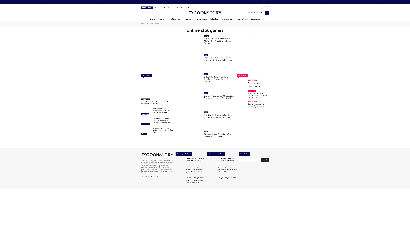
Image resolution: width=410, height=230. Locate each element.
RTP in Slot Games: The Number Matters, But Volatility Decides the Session (217, 41)
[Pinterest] (254, 12)
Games (206, 36)
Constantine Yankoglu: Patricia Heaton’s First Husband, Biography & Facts (163, 120)
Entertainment (146, 99)
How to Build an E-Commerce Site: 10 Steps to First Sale (195, 159)
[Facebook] (246, 12)
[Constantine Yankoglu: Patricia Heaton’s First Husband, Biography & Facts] (146, 122)
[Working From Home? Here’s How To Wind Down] (211, 180)
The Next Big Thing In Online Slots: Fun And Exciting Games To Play (218, 116)
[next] (267, 7)
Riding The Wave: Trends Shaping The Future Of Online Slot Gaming (218, 59)
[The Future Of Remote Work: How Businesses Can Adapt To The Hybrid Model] (211, 171)
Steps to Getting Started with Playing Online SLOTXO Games (219, 135)
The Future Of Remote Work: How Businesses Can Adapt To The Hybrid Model (227, 169)
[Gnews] (260, 12)
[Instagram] (248, 12)
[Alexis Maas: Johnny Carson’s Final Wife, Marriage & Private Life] (157, 89)
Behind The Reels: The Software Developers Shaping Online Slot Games (217, 79)
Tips (206, 55)
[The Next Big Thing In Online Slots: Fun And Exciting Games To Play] (189, 120)
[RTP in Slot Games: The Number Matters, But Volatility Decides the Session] (189, 44)
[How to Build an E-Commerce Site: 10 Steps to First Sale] (180, 161)
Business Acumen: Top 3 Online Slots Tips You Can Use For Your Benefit (219, 97)
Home (143, 23)
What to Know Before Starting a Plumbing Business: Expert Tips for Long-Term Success (195, 170)
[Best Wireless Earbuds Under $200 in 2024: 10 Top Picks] (146, 131)
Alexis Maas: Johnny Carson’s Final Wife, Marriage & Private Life (175, 8)
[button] (267, 13)
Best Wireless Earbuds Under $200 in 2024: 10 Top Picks (163, 130)
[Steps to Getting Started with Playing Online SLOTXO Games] (189, 139)
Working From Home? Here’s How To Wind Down (227, 178)
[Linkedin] (251, 12)
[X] (257, 12)
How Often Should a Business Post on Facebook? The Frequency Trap (163, 110)
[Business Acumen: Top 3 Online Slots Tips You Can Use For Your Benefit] (189, 101)
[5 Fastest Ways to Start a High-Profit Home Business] (211, 161)
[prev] (264, 7)
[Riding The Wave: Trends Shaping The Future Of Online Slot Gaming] (189, 63)
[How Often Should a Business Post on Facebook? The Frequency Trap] (146, 112)
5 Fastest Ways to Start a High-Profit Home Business (226, 159)
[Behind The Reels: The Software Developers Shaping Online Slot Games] (189, 82)
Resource (144, 133)
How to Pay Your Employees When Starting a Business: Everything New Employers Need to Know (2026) (195, 179)
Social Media (145, 114)
